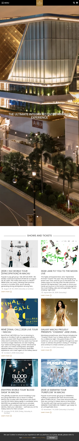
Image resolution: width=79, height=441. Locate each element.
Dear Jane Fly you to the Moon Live (59, 272)
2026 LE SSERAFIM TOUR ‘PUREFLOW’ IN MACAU (53, 391)
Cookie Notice (27, 438)
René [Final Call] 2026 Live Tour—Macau (19, 330)
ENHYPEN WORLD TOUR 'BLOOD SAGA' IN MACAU (17, 391)
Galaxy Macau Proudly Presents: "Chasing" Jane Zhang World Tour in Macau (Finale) (59, 330)
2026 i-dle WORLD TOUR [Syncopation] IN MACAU (15, 272)
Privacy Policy (40, 438)
